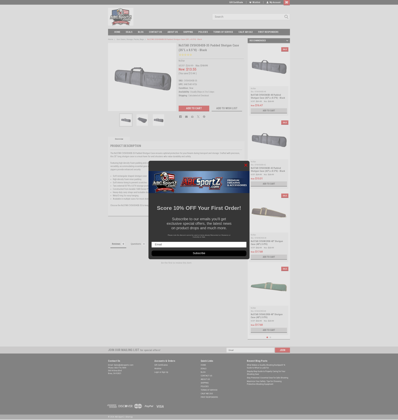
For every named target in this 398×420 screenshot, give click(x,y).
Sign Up (165, 372)
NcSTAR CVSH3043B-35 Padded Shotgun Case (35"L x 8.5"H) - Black (174, 39)
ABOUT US (172, 32)
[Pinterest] (204, 116)
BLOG (140, 32)
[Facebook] (180, 116)
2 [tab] (270, 337)
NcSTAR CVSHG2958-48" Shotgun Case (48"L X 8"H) (267, 316)
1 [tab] (267, 337)
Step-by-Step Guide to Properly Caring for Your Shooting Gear (266, 372)
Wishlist (256, 2)
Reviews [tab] (116, 243)
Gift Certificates (161, 365)
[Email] (186, 116)
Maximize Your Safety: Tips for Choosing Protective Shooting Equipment (264, 382)
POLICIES (203, 32)
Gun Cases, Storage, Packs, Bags (130, 39)
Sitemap (129, 417)
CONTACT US (155, 32)
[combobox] (251, 17)
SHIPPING (188, 32)
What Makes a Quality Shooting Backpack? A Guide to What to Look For (266, 366)
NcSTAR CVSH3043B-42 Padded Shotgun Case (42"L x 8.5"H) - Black (268, 169)
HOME (117, 32)
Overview (119, 139)
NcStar (253, 88)
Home (110, 39)
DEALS (129, 32)
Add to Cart (269, 110)
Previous (111, 77)
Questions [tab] (136, 243)
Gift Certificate (236, 2)
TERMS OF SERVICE (223, 32)
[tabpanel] (269, 80)
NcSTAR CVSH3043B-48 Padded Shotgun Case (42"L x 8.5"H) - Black (268, 96)
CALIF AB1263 (245, 32)
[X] (198, 116)
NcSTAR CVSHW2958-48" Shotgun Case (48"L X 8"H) (267, 242)
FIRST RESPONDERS (268, 32)
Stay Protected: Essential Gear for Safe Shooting (267, 378)
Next (173, 77)
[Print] (192, 116)
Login (156, 372)
